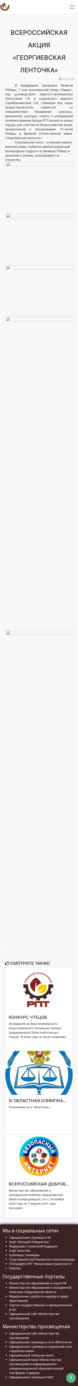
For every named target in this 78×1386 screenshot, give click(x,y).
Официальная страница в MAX (31, 1377)
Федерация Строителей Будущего (33, 1246)
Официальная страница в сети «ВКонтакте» (40, 1342)
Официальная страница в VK (30, 1237)
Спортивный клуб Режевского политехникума (42, 1259)
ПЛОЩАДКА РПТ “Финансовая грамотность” (40, 1264)
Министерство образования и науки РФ (37, 1283)
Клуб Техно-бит (20, 1251)
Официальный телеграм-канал (31, 1355)
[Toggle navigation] (72, 7)
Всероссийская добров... (39, 1184)
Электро (15, 1268)
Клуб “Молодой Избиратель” (29, 1242)
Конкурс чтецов (28, 1017)
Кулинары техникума (24, 1255)
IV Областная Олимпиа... (38, 1100)
